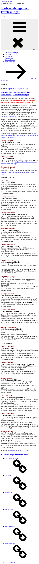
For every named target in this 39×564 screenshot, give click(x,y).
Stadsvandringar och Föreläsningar (15, 10)
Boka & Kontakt (10, 60)
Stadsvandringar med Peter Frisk (14, 454)
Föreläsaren (8, 56)
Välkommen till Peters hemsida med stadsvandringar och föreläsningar (15, 93)
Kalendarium (9, 58)
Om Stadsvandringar (11, 53)
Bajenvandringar (10, 61)
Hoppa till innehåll (6, 1)
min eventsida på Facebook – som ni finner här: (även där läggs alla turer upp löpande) (19, 135)
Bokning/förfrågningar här (9, 116)
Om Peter (8, 54)
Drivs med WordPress (8, 562)
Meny (34, 49)
